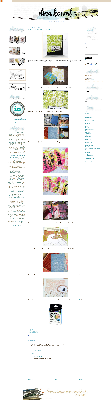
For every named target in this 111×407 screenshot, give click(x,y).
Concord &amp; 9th (16, 140)
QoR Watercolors (19, 181)
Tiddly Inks (18, 210)
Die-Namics (11, 146)
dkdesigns (17, 220)
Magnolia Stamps (15, 167)
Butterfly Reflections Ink (89, 117)
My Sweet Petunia (16, 171)
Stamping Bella (22, 200)
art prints (19, 218)
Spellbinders (13, 196)
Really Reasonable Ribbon (19, 183)
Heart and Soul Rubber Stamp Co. (17, 149)
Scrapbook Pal (88, 149)
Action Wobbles (18, 135)
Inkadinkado (15, 158)
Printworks (14, 178)
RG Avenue (23, 182)
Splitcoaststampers (18, 197)
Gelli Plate (22, 147)
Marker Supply (88, 136)
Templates (18, 206)
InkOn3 (86, 130)
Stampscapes (21, 201)
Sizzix (21, 194)
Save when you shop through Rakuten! (92, 148)
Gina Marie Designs (20, 148)
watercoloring (16, 225)
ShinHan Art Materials (16, 191)
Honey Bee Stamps (16, 152)
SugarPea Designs (12, 203)
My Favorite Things (89, 138)
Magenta (10, 167)
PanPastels (11, 174)
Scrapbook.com (88, 151)
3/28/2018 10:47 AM (40, 356)
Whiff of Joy (18, 215)
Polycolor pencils (17, 176)
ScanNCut (16, 187)
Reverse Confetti (19, 185)
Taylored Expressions (89, 155)
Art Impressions (15, 136)
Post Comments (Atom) (38, 381)
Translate (94, 64)
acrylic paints (12, 218)
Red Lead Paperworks (12, 185)
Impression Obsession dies (16, 156)
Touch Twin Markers (18, 211)
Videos (15, 214)
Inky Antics (21, 159)
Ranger (10, 183)
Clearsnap (39, 335)
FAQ (9, 147)
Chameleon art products (18, 139)
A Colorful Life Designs (89, 111)
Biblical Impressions (20, 138)
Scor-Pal (21, 187)
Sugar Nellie (21, 202)
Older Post (81, 379)
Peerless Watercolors (19, 174)
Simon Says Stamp (14, 194)
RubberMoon (16, 186)
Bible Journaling (11, 138)
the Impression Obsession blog (20, 119)
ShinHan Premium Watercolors (17, 193)
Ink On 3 (10, 158)
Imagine (14, 154)
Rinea (23, 185)
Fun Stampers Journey (15, 147)
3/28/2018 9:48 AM (37, 343)
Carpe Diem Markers (89, 119)
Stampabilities (11, 198)
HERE (80, 299)
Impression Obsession (17, 155)
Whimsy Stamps (88, 161)
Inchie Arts (22, 157)
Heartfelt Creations (13, 151)
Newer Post (30, 379)
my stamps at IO (22, 118)
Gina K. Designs (88, 123)
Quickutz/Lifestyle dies (14, 182)
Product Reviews (18, 179)
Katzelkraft (20, 163)
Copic (22, 140)
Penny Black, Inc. (88, 142)
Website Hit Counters (89, 59)
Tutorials (11, 213)
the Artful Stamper (21, 224)
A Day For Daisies (17, 134)
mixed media (19, 221)
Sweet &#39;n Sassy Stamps (16, 204)
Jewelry (20, 161)
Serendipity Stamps (12, 189)
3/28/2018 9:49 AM (37, 350)
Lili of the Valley (18, 166)
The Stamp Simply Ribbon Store (15, 209)
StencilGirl (12, 202)
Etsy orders (66, 141)
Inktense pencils (14, 160)
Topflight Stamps (88, 159)
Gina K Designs (13, 148)
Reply (32, 347)
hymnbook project (11, 221)
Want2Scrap (13, 215)
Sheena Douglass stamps (18, 190)
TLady (32, 343)
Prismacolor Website (89, 145)
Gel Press (87, 121)
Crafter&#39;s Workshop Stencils (17, 144)
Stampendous (17, 198)
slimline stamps (14, 224)
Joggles (20, 162)
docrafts (22, 220)
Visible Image (20, 214)
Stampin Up (16, 200)
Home (56, 379)
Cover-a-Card (13, 142)
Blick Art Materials (88, 116)
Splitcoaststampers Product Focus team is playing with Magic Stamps (47, 30)
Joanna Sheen (15, 162)
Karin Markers (14, 163)
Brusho (10, 139)
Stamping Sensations (14, 201)
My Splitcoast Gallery (89, 139)
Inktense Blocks (21, 158)
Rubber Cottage (10, 186)
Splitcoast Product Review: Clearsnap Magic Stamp (41, 29)
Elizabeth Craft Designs (20, 146)
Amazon (87, 113)
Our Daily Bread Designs (17, 172)
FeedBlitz (92, 79)
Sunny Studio (87, 154)
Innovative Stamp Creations (13, 161)
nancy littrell (33, 356)
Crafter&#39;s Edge (20, 143)
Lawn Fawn (13, 166)
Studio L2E (16, 202)
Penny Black (13, 175)
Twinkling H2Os (18, 213)
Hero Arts (21, 151)
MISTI (23, 166)
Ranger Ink (87, 146)
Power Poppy (87, 143)
